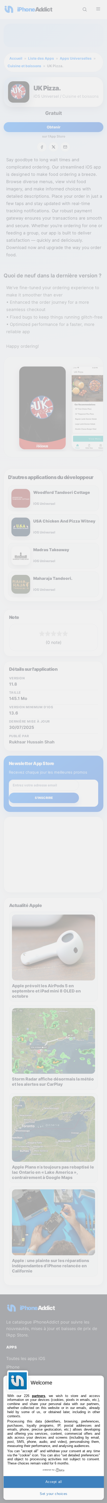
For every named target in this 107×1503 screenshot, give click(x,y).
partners (38, 1396)
